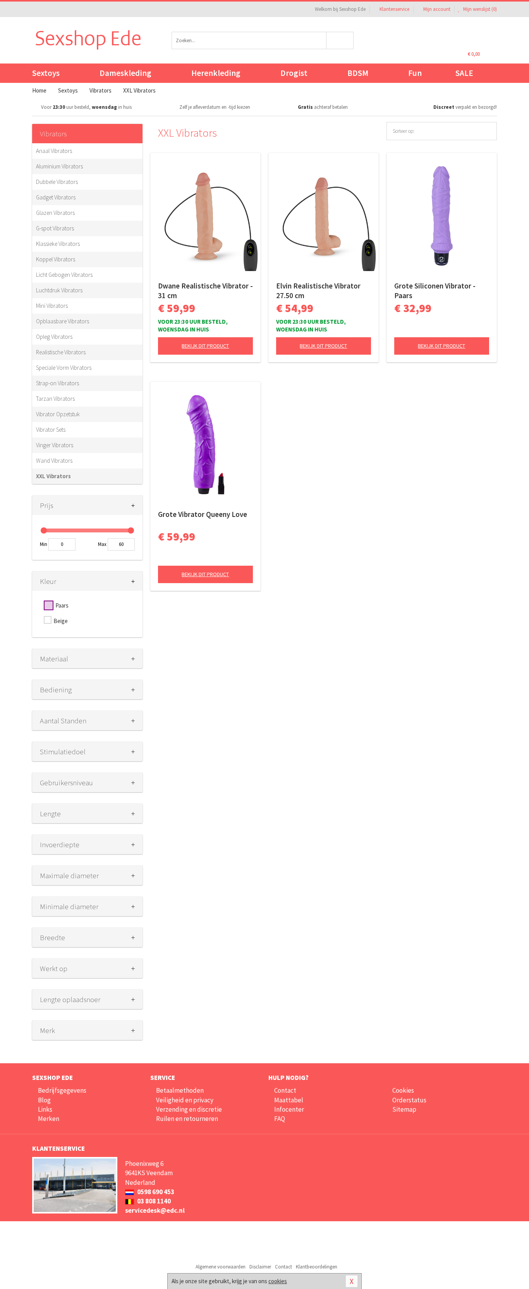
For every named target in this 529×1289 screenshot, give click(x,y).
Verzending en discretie (189, 1109)
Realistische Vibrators (61, 352)
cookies (277, 1281)
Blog (44, 1100)
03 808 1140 (153, 1201)
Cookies (403, 1090)
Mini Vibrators (52, 305)
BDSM (357, 73)
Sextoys (46, 73)
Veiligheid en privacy (184, 1100)
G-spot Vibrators (55, 228)
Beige (60, 621)
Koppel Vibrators (55, 259)
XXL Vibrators (53, 476)
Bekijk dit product (205, 345)
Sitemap (404, 1109)
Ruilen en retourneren (187, 1118)
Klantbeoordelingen (316, 1266)
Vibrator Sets (50, 429)
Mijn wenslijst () (479, 9)
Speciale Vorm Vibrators (63, 367)
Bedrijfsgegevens (62, 1090)
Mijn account (436, 9)
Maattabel (288, 1100)
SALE (464, 73)
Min (43, 544)
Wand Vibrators (54, 460)
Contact (285, 1090)
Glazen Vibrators (55, 212)
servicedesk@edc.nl (155, 1210)
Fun (415, 73)
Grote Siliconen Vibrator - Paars (435, 290)
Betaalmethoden (180, 1090)
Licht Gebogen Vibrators (64, 274)
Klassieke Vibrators (58, 243)
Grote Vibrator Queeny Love (202, 514)
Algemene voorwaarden (221, 1266)
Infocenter (289, 1109)
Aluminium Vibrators (59, 166)
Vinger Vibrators (54, 445)
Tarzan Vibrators (55, 398)
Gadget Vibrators (56, 197)
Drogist (293, 73)
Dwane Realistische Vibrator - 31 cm (205, 290)
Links (45, 1109)
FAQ (279, 1118)
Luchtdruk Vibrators (59, 290)
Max (102, 544)
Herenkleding (215, 73)
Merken (48, 1118)
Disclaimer (260, 1266)
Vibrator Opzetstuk (58, 414)
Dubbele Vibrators (57, 181)
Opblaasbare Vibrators (62, 321)
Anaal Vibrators (54, 150)
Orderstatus (409, 1100)
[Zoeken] (340, 40)
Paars (62, 605)
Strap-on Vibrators (57, 383)
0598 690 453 (155, 1192)
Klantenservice (394, 9)
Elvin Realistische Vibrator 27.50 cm (318, 290)
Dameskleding (125, 73)
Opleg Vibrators (54, 336)
